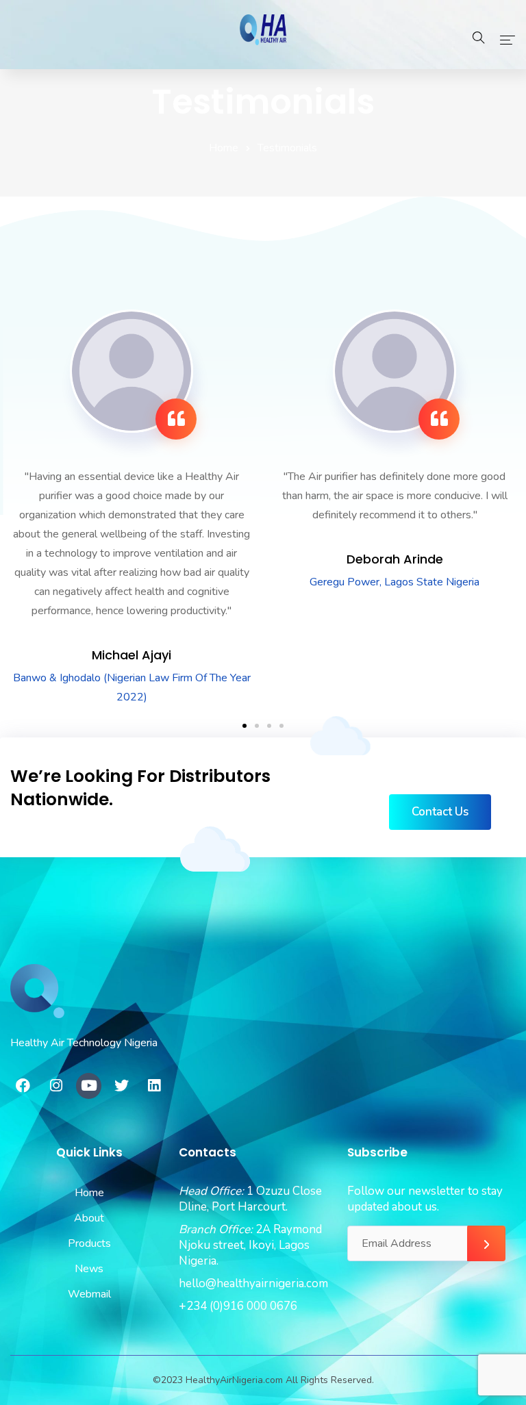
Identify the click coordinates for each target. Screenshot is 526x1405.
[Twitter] (121, 1086)
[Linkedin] (154, 1086)
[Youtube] (89, 1086)
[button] (244, 726)
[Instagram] (56, 1086)
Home (223, 147)
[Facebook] (23, 1086)
